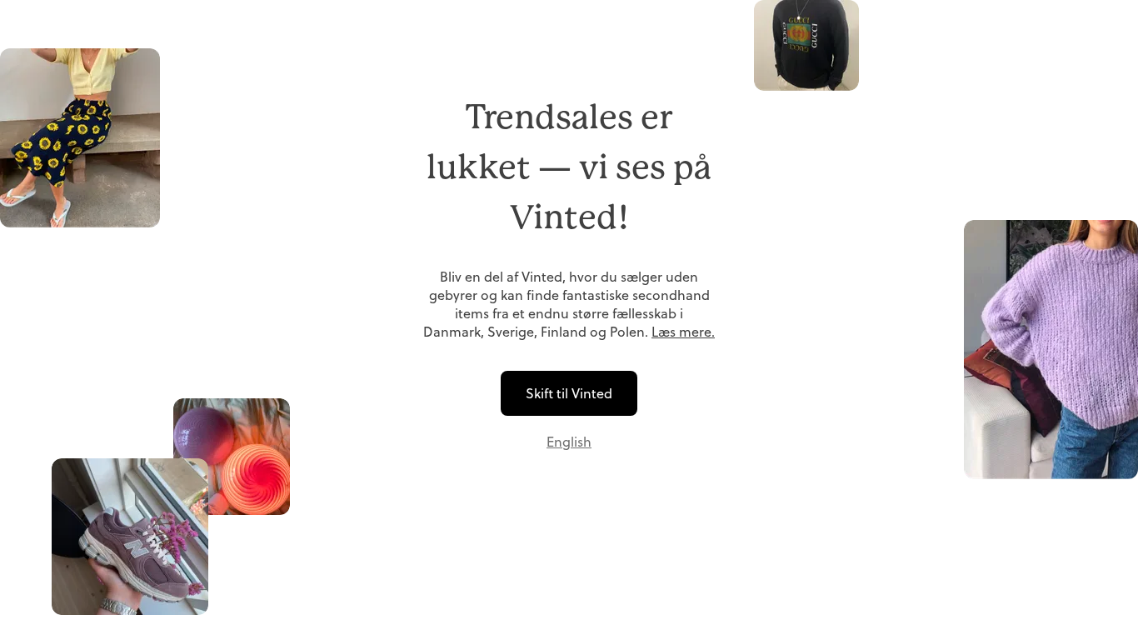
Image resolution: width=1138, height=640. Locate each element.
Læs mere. (683, 331)
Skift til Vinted (569, 393)
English (569, 441)
